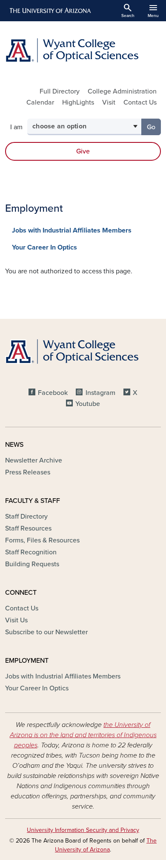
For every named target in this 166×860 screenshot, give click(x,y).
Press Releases (27, 472)
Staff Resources (28, 528)
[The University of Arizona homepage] (49, 10)
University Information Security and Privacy (83, 830)
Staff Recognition (31, 552)
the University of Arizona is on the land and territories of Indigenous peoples (83, 735)
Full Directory (60, 91)
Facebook (53, 393)
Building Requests (32, 564)
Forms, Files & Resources (42, 540)
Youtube (87, 404)
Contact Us (140, 102)
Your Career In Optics (44, 247)
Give (83, 151)
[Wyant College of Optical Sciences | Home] (83, 50)
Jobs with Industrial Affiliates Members (72, 230)
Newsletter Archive (33, 460)
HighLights (78, 102)
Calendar (40, 102)
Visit (108, 102)
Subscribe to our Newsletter (46, 632)
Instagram (100, 393)
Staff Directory (26, 516)
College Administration (122, 91)
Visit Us (16, 620)
